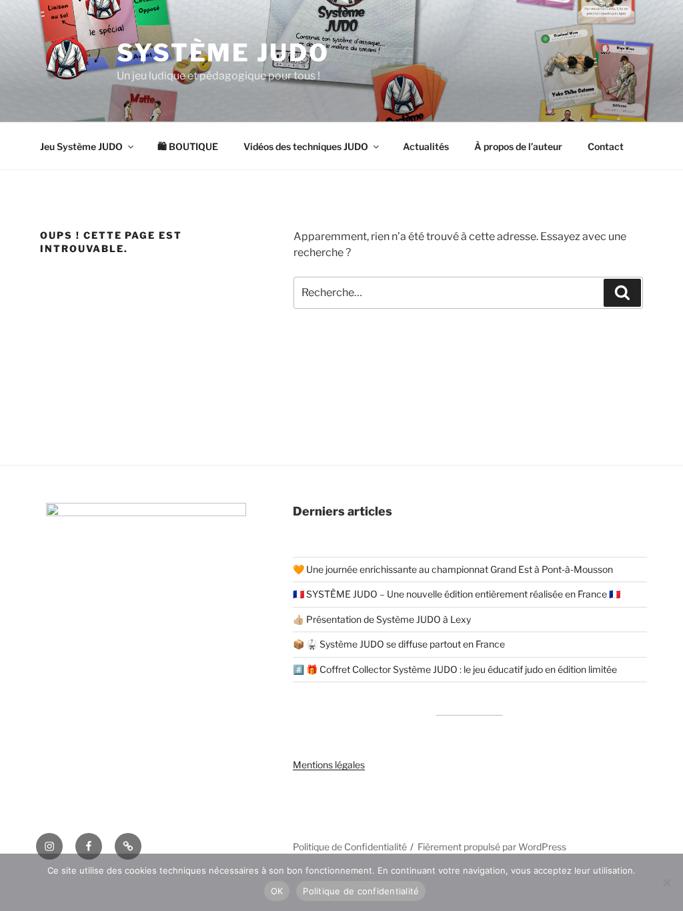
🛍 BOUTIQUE (187, 146)
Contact (606, 146)
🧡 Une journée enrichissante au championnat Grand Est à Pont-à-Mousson (453, 569)
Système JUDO (223, 52)
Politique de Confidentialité (350, 846)
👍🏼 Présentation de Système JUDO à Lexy (382, 619)
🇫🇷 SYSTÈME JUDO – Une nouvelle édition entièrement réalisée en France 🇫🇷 (456, 594)
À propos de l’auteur (518, 146)
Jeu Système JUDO (81, 146)
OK (277, 891)
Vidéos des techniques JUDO (305, 146)
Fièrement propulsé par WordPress (492, 846)
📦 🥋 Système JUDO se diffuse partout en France (399, 644)
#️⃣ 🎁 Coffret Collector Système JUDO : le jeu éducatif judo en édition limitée (455, 669)
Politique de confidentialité (361, 891)
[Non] (666, 882)
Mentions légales (329, 764)
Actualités (426, 146)
